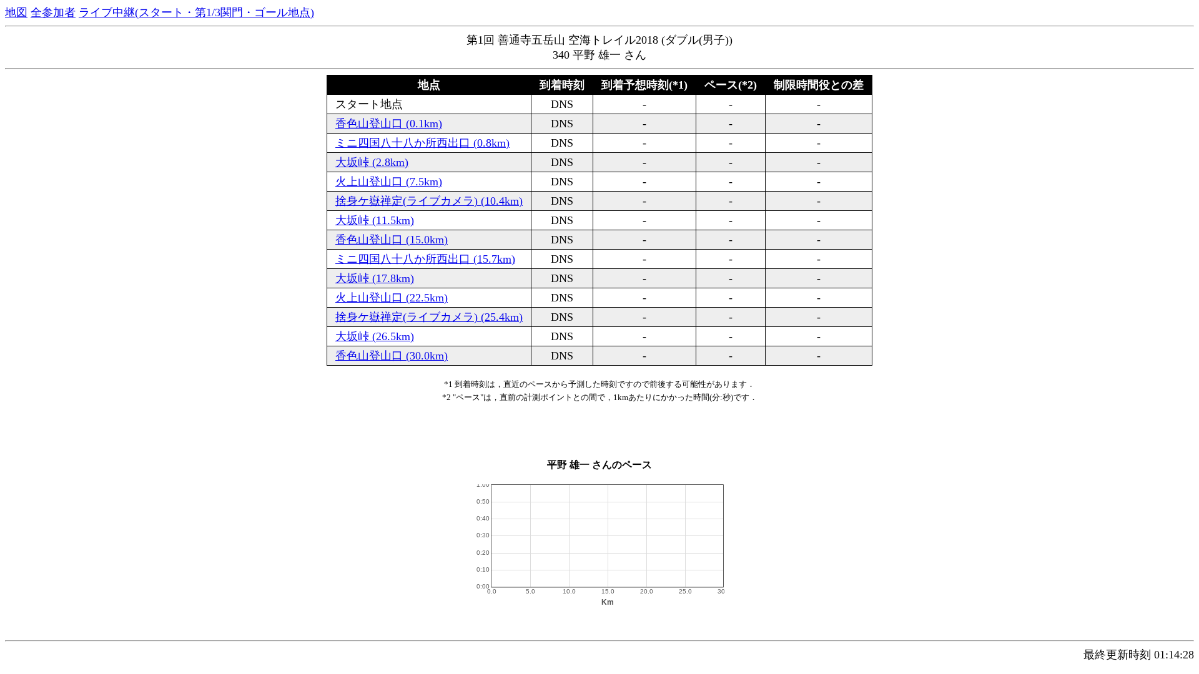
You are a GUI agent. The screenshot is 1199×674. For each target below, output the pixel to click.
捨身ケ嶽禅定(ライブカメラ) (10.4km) (429, 201)
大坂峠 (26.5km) (374, 336)
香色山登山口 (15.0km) (391, 239)
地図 (16, 12)
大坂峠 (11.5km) (374, 220)
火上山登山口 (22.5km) (391, 297)
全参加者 (53, 12)
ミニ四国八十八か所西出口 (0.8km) (422, 143)
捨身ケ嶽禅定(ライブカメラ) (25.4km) (429, 317)
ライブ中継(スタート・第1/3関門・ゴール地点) (196, 12)
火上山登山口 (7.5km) (388, 181)
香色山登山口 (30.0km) (391, 355)
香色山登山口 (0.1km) (388, 123)
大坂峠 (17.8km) (374, 278)
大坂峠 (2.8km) (371, 162)
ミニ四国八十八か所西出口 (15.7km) (425, 259)
